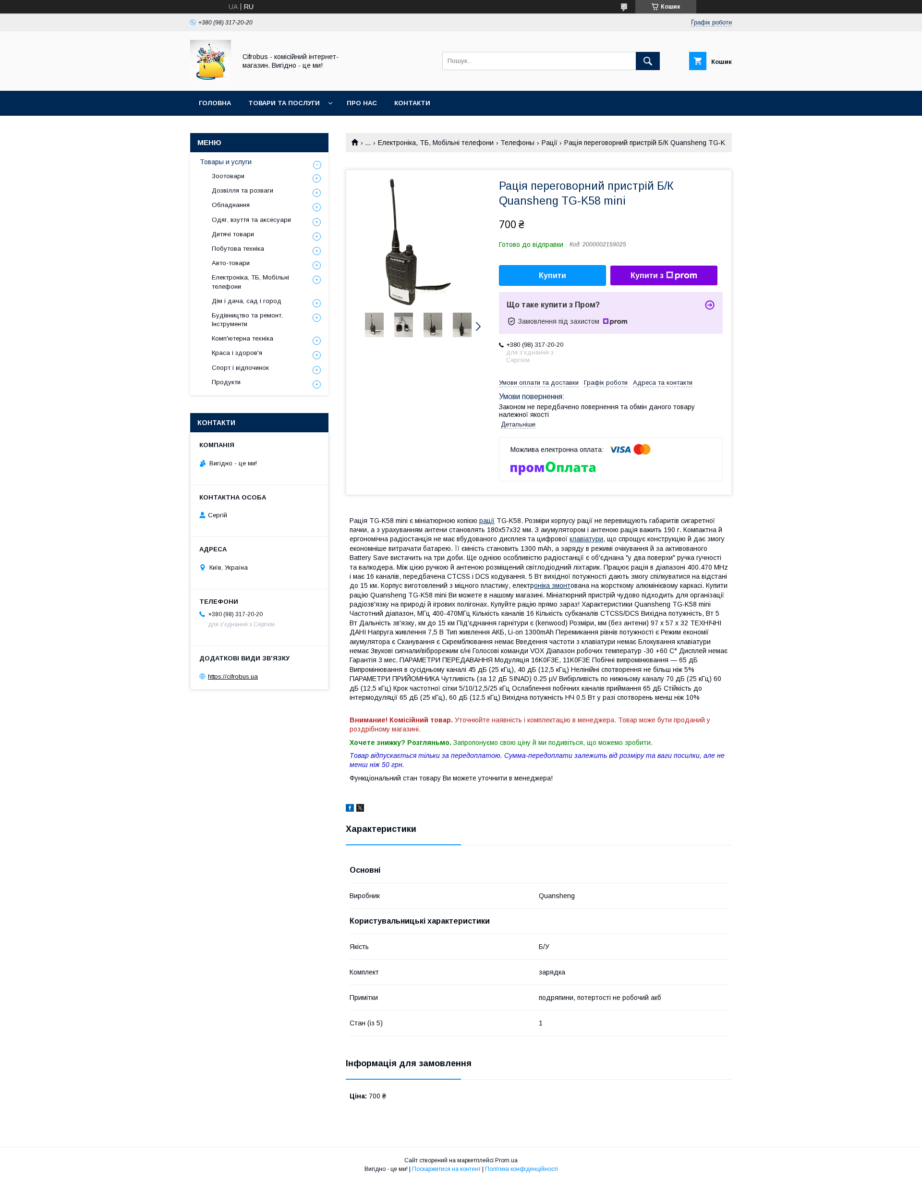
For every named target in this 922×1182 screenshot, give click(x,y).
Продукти (226, 382)
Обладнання (231, 204)
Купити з (647, 275)
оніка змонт (552, 585)
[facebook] (350, 809)
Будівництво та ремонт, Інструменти (247, 320)
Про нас (362, 103)
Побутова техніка (238, 248)
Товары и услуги (226, 162)
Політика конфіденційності (521, 1169)
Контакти (412, 103)
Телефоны (517, 142)
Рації (550, 142)
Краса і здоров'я (237, 352)
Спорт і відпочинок (240, 367)
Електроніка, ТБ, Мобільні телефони (436, 142)
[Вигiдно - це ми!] (210, 78)
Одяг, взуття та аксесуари (251, 219)
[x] (360, 809)
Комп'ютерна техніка (242, 338)
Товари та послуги (284, 103)
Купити (552, 275)
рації (487, 520)
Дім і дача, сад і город (246, 301)
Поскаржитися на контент (446, 1169)
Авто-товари (231, 263)
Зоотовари (228, 176)
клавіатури (586, 539)
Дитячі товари (233, 234)
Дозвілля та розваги (242, 190)
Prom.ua (506, 1160)
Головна (215, 103)
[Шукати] (648, 61)
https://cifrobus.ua (233, 676)
